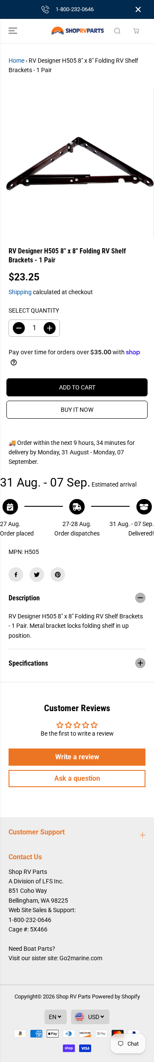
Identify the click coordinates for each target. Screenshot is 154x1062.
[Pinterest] (57, 574)
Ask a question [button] (77, 778)
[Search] (117, 30)
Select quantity (34, 310)
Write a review (77, 757)
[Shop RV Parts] (77, 31)
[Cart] (136, 30)
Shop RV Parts (73, 996)
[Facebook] (16, 574)
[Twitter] (37, 574)
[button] (14, 31)
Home (16, 60)
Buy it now (77, 409)
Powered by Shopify (116, 996)
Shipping (20, 292)
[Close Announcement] (138, 9)
